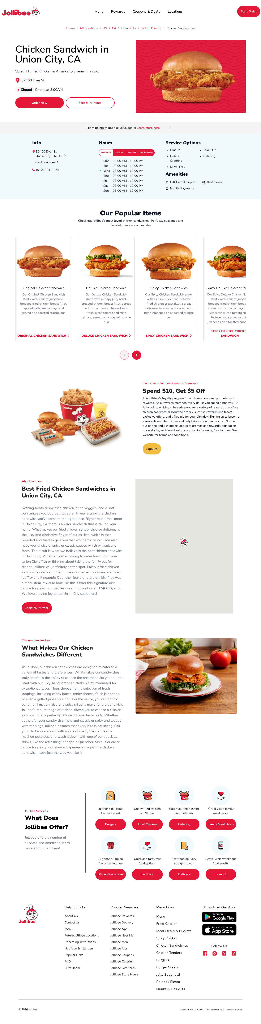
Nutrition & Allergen (79, 948)
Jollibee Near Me (122, 935)
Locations (175, 11)
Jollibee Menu (120, 942)
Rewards (118, 11)
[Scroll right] (136, 355)
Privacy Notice (214, 1009)
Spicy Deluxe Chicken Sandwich (230, 333)
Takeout (220, 874)
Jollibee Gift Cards (123, 968)
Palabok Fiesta (168, 981)
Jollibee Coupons (122, 955)
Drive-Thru (146, 152)
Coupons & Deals (146, 11)
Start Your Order (36, 608)
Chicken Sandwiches (172, 945)
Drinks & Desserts (170, 989)
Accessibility (186, 1009)
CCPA (200, 1009)
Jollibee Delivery (121, 922)
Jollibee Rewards (122, 916)
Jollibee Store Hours (124, 974)
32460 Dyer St (32, 80)
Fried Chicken (147, 824)
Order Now (39, 103)
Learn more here (148, 128)
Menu (99, 11)
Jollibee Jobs (119, 948)
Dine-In (119, 152)
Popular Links (74, 955)
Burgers (110, 824)
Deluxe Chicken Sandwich (104, 336)
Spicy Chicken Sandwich (167, 336)
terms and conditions (173, 435)
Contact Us (72, 922)
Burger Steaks (167, 967)
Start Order (249, 11)
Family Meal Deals (221, 824)
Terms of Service (234, 1009)
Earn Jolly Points (90, 103)
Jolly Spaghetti (168, 974)
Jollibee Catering (122, 961)
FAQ (68, 961)
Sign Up (151, 449)
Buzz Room (72, 968)
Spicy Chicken (167, 938)
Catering (184, 824)
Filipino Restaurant (110, 874)
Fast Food (147, 874)
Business (106, 152)
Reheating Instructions (80, 942)
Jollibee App (118, 929)
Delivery (131, 152)
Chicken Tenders (169, 952)
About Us (71, 916)
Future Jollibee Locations (82, 935)
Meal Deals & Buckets (173, 931)
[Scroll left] (124, 355)
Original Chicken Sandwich (41, 336)
